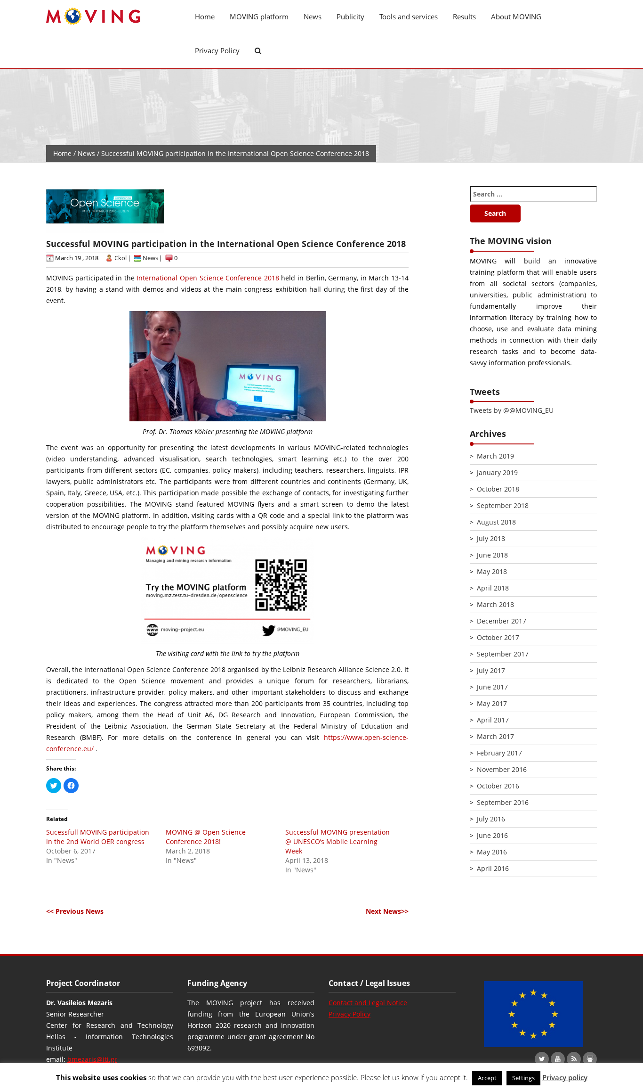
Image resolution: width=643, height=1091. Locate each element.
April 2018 (493, 587)
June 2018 (492, 554)
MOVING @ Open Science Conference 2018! (206, 837)
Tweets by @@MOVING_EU (512, 410)
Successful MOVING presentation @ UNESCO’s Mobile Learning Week (337, 841)
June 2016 (492, 835)
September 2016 (503, 802)
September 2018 (503, 505)
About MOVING (516, 16)
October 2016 (498, 785)
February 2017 (499, 752)
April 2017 (493, 719)
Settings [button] (523, 1078)
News (313, 16)
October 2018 (498, 488)
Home (205, 16)
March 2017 (495, 736)
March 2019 (495, 455)
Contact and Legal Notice (368, 1002)
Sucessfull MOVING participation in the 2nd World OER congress (97, 837)
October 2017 (498, 637)
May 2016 (492, 851)
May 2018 (492, 571)
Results (464, 16)
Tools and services (408, 16)
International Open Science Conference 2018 (208, 277)
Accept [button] (487, 1078)
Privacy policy (564, 1077)
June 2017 (492, 686)
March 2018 (495, 604)
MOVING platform (259, 16)
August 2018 (496, 521)
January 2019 (497, 472)
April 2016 (493, 868)
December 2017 (501, 620)
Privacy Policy (217, 50)
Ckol (120, 258)
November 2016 (502, 769)
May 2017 (492, 703)
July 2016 (491, 818)
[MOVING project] (109, 17)
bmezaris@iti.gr (92, 1059)
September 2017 (503, 653)
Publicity (350, 16)
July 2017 (491, 670)
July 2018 (491, 538)
